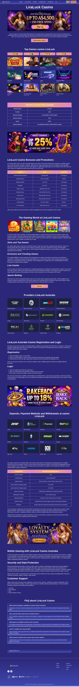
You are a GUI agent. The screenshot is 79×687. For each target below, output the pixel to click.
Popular (14, 53)
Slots (63, 53)
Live (30, 53)
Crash (46, 53)
